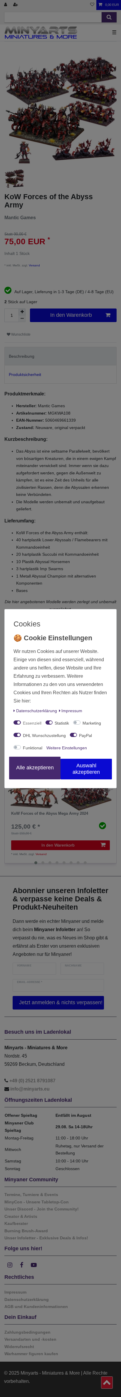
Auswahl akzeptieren (86, 769)
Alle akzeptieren (35, 768)
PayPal (85, 735)
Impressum (71, 710)
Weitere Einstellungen (66, 747)
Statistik (62, 723)
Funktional (32, 747)
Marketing (92, 723)
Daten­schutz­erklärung (36, 710)
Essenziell (32, 723)
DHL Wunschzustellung (44, 735)
